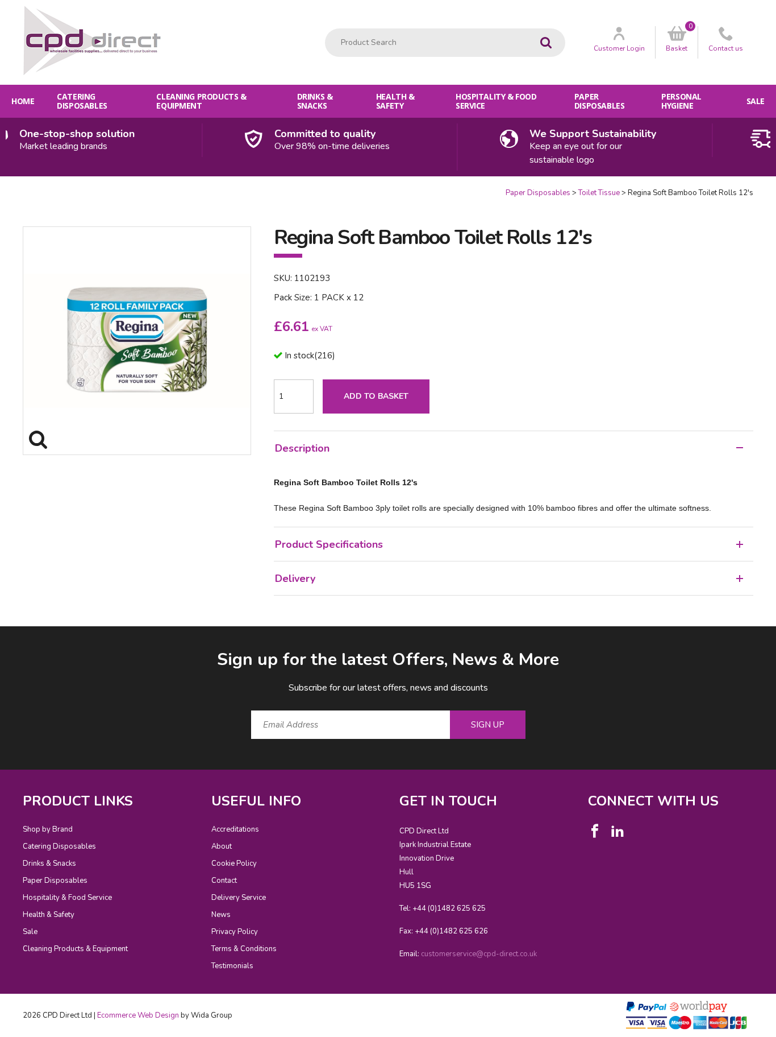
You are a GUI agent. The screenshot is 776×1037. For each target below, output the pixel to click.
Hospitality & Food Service (496, 101)
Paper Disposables (599, 101)
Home (22, 101)
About (221, 846)
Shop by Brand (48, 829)
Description (302, 448)
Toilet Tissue (599, 193)
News (221, 915)
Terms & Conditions (244, 949)
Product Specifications (329, 544)
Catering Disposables (82, 101)
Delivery (295, 578)
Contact (224, 880)
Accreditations (235, 829)
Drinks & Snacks (315, 101)
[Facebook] (595, 831)
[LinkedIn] (617, 831)
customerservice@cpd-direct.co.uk (479, 954)
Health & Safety (395, 101)
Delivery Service (238, 898)
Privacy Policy (234, 932)
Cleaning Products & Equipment (201, 101)
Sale (755, 101)
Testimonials (232, 966)
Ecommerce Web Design (138, 1015)
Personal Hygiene (681, 101)
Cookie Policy (234, 863)
